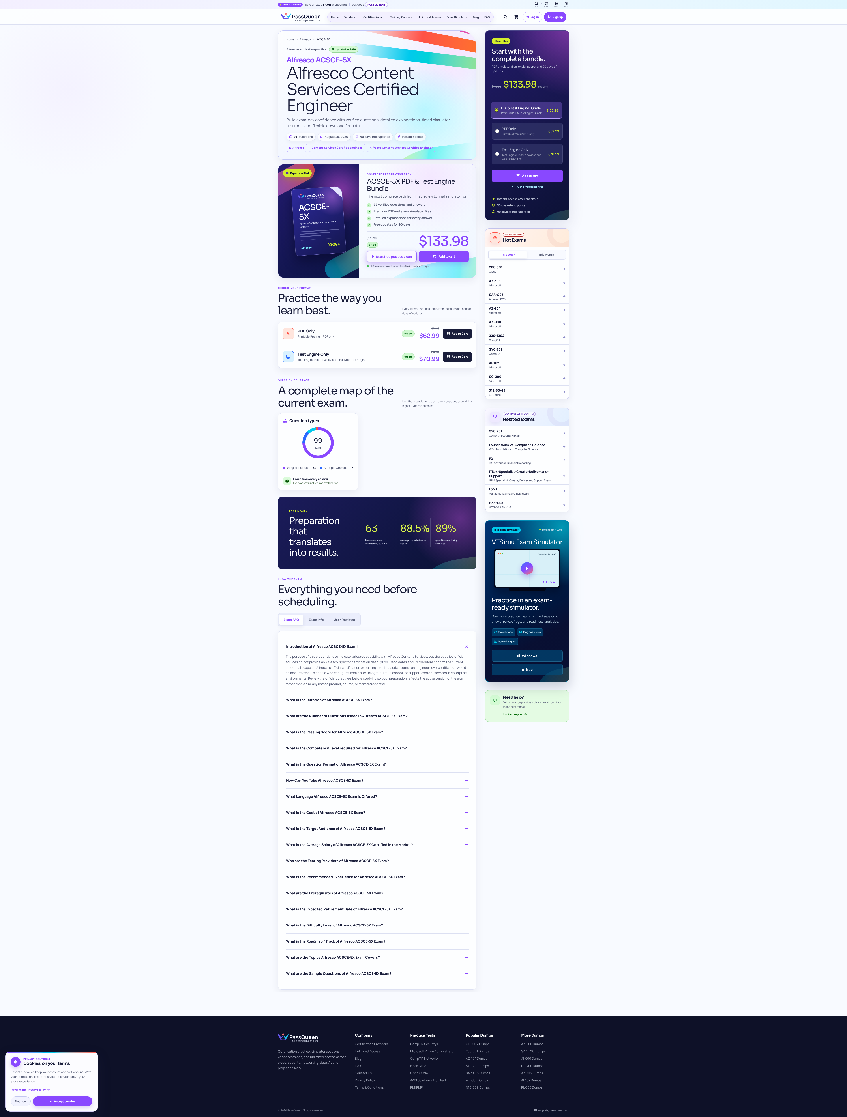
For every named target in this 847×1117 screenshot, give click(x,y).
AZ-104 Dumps (476, 1058)
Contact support (513, 714)
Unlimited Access (429, 17)
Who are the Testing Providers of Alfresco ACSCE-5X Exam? (337, 860)
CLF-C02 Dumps (478, 1044)
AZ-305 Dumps (532, 1073)
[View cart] (516, 17)
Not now (20, 1101)
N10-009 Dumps (478, 1087)
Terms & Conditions (369, 1087)
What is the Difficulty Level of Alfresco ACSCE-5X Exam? (334, 925)
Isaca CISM (418, 1066)
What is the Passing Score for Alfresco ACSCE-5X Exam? (334, 732)
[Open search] (505, 17)
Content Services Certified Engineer (337, 147)
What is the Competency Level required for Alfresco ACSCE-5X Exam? (346, 748)
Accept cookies (64, 1101)
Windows (529, 656)
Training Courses (401, 17)
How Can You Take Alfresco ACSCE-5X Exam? (324, 780)
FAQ (487, 17)
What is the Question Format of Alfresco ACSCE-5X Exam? (336, 764)
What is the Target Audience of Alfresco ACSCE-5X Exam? (335, 828)
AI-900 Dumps (531, 1058)
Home (335, 17)
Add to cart (447, 256)
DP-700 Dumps (532, 1066)
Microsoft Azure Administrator (432, 1051)
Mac (529, 669)
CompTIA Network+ (424, 1058)
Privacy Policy (365, 1080)
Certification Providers (371, 1044)
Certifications (372, 17)
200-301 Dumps (477, 1051)
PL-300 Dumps (532, 1087)
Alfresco (305, 39)
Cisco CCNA (419, 1073)
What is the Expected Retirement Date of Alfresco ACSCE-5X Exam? (344, 909)
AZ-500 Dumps (532, 1044)
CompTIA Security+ (424, 1044)
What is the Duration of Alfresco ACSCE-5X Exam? (329, 699)
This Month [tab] (546, 254)
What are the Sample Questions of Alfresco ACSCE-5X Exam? (338, 973)
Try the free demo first (529, 187)
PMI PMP (416, 1087)
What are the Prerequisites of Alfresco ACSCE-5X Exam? (334, 893)
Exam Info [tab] (316, 620)
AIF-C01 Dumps (477, 1080)
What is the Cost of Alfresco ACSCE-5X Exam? (325, 812)
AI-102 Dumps (531, 1080)
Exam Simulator (457, 17)
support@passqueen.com (553, 1110)
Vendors (349, 17)
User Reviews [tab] (344, 620)
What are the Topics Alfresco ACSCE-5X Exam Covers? (333, 957)
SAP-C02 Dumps (478, 1073)
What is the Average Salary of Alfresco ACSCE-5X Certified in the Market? (349, 844)
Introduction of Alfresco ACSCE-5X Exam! (322, 646)
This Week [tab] (508, 254)
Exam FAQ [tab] (291, 620)
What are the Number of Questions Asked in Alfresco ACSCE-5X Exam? (347, 716)
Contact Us (363, 1073)
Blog (476, 17)
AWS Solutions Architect (428, 1080)
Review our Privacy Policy (28, 1090)
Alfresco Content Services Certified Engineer (401, 147)
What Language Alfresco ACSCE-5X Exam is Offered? (331, 796)
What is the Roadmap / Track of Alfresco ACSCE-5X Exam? (335, 941)
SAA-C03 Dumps (533, 1051)
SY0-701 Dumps (477, 1066)
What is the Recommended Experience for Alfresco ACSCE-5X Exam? (345, 876)
